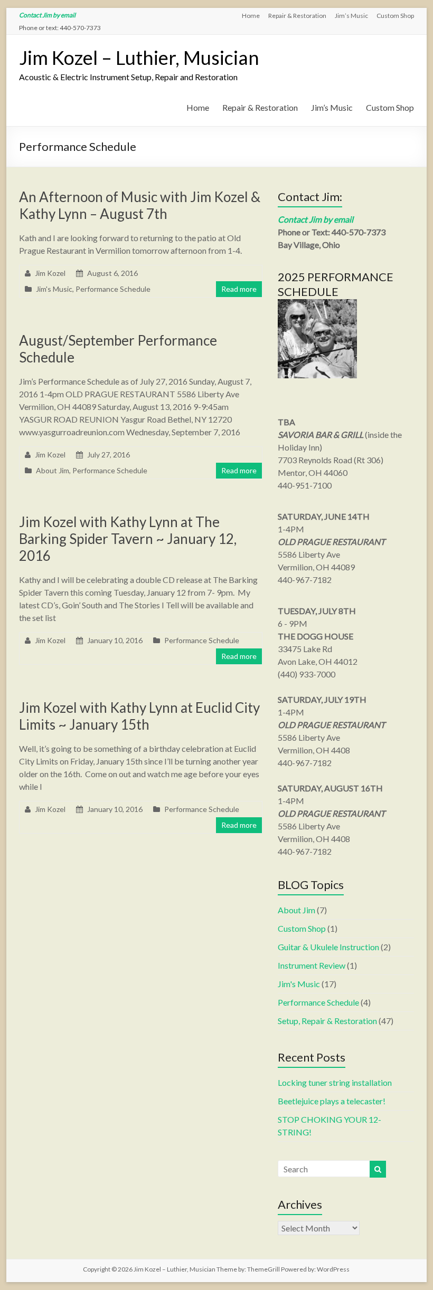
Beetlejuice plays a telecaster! (331, 1101)
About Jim (52, 470)
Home (251, 16)
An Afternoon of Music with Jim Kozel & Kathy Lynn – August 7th (139, 205)
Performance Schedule (113, 288)
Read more (239, 288)
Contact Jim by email (47, 15)
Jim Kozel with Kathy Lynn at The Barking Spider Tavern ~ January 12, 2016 (128, 538)
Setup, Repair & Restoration (327, 1021)
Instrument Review (311, 965)
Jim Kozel (50, 273)
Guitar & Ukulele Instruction (328, 947)
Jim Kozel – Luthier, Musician (139, 57)
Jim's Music (54, 288)
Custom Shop (395, 16)
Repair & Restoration (297, 16)
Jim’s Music (351, 16)
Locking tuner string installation (335, 1082)
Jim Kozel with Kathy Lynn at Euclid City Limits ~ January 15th (139, 716)
